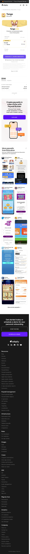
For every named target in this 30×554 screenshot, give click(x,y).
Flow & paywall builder (7, 394)
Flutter (3, 479)
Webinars (3, 361)
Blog (2, 354)
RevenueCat (4, 499)
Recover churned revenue (8, 464)
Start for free (14, 329)
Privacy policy (5, 537)
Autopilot (3, 403)
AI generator (4, 399)
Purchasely (4, 502)
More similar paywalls (14, 307)
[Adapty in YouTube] (20, 344)
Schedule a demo (14, 334)
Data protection (5, 539)
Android (3, 475)
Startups (3, 447)
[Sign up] (20, 5)
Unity (2, 489)
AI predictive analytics (7, 517)
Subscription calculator (7, 381)
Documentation (5, 367)
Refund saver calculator (7, 383)
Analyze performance (7, 462)
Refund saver (4, 425)
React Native (4, 477)
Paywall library (5, 370)
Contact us (4, 530)
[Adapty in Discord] (14, 344)
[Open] (26, 5)
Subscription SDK (5, 416)
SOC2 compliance (6, 543)
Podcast (3, 358)
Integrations (4, 428)
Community (4, 388)
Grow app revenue (6, 460)
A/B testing (4, 401)
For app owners (5, 438)
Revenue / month (6, 80)
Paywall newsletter (6, 372)
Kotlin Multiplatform (6, 484)
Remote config (5, 410)
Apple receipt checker (7, 379)
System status (5, 541)
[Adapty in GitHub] (17, 344)
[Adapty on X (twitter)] (8, 344)
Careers (3, 532)
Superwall (3, 506)
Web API (3, 493)
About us (3, 527)
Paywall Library (6, 9)
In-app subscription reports (8, 386)
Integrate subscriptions (7, 457)
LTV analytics (4, 514)
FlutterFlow (4, 482)
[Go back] (2, 10)
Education (13, 9)
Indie (2, 444)
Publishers (4, 449)
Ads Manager (4, 521)
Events (3, 363)
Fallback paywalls (5, 423)
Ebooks (3, 356)
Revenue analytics (6, 512)
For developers (5, 434)
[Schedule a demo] (23, 5)
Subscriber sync (5, 418)
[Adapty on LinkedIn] (11, 344)
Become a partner (6, 546)
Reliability (3, 421)
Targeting (3, 406)
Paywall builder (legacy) (7, 396)
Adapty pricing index (6, 374)
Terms (3, 534)
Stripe (2, 491)
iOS (2, 473)
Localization (4, 408)
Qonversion (4, 504)
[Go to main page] (5, 5)
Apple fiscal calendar (6, 377)
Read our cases (5, 466)
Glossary (3, 365)
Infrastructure (5, 414)
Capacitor (3, 486)
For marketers (5, 436)
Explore (14, 117)
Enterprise (4, 451)
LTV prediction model (6, 519)
